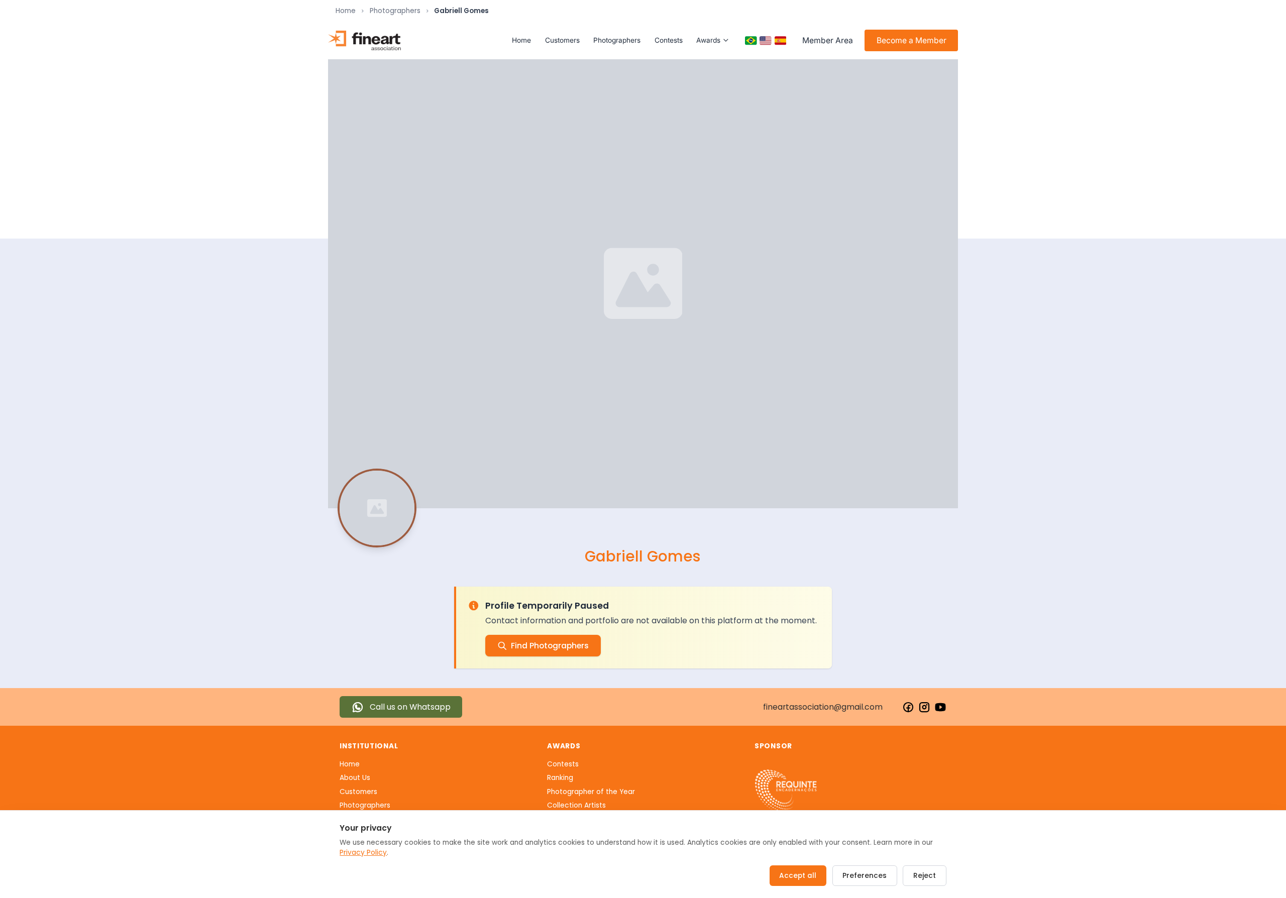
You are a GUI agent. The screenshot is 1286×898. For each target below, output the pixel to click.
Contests (669, 40)
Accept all (797, 875)
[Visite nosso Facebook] (908, 707)
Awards (708, 40)
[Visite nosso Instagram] (924, 707)
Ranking (560, 777)
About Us (355, 777)
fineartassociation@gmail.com (823, 707)
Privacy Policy (363, 852)
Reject (924, 875)
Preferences (864, 875)
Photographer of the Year (591, 792)
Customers (562, 40)
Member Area (827, 40)
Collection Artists (576, 805)
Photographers (395, 11)
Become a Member (911, 40)
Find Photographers (550, 645)
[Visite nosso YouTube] (940, 707)
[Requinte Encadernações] (786, 790)
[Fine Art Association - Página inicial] (364, 40)
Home (346, 11)
